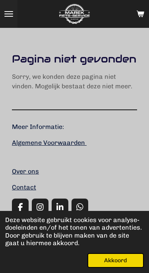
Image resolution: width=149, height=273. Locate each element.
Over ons (25, 171)
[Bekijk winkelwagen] (140, 14)
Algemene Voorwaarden (49, 142)
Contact (24, 187)
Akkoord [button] (115, 260)
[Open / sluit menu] (8, 14)
